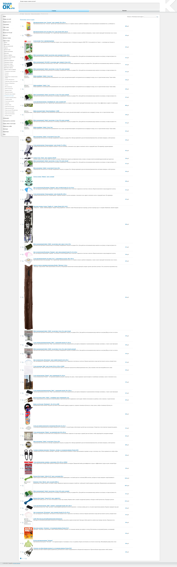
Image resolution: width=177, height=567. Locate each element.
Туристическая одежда (9, 106)
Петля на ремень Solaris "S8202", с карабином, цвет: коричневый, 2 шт (51, 397)
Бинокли (6, 74)
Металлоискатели (8, 86)
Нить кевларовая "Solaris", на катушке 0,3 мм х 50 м (46, 136)
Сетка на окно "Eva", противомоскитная (43, 41)
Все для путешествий (8, 46)
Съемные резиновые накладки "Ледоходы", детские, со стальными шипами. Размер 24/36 (55, 450)
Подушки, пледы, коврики (10, 93)
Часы (4, 134)
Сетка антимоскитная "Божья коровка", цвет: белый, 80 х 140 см (49, 194)
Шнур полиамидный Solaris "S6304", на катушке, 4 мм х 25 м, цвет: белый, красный (54, 349)
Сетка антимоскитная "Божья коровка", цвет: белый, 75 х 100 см (49, 145)
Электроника (6, 24)
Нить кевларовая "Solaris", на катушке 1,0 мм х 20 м (46, 441)
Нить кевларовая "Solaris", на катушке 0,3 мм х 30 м (46, 168)
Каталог (124, 10)
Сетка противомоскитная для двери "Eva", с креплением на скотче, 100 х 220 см (53, 258)
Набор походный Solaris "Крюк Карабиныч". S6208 (46, 111)
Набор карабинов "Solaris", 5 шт (41, 85)
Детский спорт (7, 49)
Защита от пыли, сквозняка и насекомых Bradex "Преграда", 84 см (50, 265)
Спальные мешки (8, 99)
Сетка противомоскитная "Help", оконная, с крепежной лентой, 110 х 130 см (52, 505)
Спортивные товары (8, 64)
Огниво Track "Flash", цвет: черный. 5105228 (44, 157)
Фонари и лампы (8, 115)
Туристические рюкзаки (10, 113)
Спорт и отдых (27, 13)
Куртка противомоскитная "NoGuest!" (43, 540)
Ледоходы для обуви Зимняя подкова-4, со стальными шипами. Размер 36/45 (52, 548)
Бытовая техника (7, 38)
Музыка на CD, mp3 (7, 32)
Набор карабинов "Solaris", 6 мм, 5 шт (43, 76)
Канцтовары (6, 131)
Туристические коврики (9, 111)
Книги (4, 16)
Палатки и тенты (8, 90)
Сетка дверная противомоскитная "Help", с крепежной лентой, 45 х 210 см (52, 342)
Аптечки (7, 73)
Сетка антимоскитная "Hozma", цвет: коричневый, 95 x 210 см (49, 375)
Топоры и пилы (8, 104)
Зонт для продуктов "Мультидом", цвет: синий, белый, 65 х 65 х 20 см (50, 360)
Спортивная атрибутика (9, 60)
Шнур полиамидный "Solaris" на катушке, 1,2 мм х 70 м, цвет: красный (51, 69)
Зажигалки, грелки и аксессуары (11, 81)
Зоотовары (5, 129)
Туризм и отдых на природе (35, 13)
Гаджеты (6, 47)
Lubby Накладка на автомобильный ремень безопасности (47, 518)
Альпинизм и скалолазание (10, 71)
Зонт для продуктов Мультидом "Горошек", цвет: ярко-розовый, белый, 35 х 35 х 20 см (55, 252)
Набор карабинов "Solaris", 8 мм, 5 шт (43, 127)
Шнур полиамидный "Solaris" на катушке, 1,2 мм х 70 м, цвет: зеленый (51, 120)
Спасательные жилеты (9, 101)
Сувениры (7, 102)
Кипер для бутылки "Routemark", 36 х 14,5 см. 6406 (46, 404)
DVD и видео (6, 29)
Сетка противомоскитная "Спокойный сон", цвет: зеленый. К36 (49, 101)
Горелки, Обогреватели (9, 79)
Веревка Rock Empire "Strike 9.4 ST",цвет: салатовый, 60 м (48, 476)
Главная (54, 10)
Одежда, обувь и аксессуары (9, 123)
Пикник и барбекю (8, 55)
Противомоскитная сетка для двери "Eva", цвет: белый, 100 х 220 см (50, 31)
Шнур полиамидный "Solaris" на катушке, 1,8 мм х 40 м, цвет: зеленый (51, 491)
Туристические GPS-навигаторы (11, 110)
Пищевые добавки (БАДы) (9, 56)
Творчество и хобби (7, 126)
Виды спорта (6, 44)
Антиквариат (6, 118)
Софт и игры (6, 27)
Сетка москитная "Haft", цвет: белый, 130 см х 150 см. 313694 (48, 366)
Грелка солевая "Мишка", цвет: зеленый (43, 176)
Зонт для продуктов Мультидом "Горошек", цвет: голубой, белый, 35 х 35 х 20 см (53, 187)
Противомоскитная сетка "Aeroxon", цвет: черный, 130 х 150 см (49, 22)
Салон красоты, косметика (9, 120)
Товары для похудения (8, 65)
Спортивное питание (8, 62)
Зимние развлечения (8, 51)
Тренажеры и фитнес (8, 67)
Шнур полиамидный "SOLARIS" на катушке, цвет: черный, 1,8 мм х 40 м (52, 62)
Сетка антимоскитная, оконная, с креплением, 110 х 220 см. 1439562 (50, 462)
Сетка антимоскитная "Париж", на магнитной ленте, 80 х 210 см (49, 432)
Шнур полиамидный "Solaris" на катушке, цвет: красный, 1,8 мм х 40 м (51, 55)
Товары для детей (7, 19)
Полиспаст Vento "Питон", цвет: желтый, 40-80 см (46, 481)
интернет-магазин (16, 563)
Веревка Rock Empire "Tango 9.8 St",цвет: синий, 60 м (46, 498)
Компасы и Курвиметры (10, 83)
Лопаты (6, 84)
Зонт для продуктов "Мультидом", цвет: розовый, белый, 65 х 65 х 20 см (51, 512)
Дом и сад (5, 35)
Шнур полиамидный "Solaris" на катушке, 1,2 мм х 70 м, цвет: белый (50, 160)
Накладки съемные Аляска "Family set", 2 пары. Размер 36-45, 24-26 (50, 206)
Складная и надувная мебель (10, 97)
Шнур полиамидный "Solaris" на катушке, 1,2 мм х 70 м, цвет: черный (51, 94)
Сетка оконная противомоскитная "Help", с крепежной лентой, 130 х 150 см (52, 390)
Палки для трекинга (9, 92)
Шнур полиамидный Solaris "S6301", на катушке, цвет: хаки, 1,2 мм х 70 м (52, 244)
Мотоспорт (6, 53)
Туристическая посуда (9, 108)
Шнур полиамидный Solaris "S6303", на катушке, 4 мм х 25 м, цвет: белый (52, 331)
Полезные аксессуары (9, 95)
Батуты (5, 42)
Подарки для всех (7, 21)
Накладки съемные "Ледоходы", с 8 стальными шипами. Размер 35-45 (51, 528)
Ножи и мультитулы (9, 88)
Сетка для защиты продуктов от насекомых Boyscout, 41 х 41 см (49, 425)
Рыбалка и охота (7, 58)
